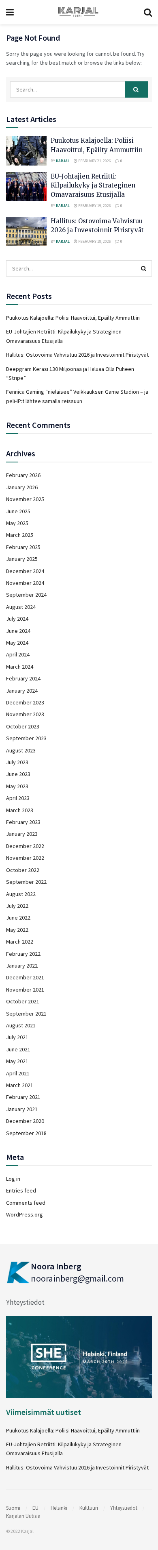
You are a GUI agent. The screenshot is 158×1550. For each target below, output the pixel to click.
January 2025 (22, 558)
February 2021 (23, 1097)
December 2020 (25, 1121)
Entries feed (21, 1190)
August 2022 (21, 894)
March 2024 (19, 666)
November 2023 (25, 714)
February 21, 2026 (94, 161)
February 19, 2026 (94, 205)
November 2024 (25, 582)
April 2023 (18, 798)
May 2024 (17, 642)
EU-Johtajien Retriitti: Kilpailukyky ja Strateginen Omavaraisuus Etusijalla (93, 185)
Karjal (63, 161)
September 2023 (26, 738)
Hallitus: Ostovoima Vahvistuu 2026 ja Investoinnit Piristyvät (77, 354)
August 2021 (21, 1025)
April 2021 (18, 1073)
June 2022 (18, 917)
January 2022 (22, 965)
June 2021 (18, 1049)
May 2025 (17, 523)
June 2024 (18, 630)
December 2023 (25, 702)
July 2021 (17, 1037)
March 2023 (19, 810)
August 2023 (21, 750)
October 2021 (22, 1001)
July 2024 (17, 618)
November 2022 (25, 857)
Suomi (13, 1507)
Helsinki (59, 1507)
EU (35, 1507)
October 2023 (22, 726)
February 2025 (23, 547)
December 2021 (25, 977)
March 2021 (19, 1085)
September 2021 (26, 1013)
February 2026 (23, 475)
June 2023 (18, 774)
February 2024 (23, 678)
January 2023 (22, 833)
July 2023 (17, 762)
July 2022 (17, 905)
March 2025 (19, 534)
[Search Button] (136, 89)
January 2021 (22, 1109)
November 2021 (25, 989)
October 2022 (22, 870)
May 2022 (17, 929)
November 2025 (25, 499)
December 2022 (25, 846)
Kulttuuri (88, 1507)
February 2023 (23, 822)
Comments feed (25, 1202)
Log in (13, 1178)
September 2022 (26, 881)
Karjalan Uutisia (23, 1516)
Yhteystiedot (25, 1302)
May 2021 (17, 1061)
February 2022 (23, 953)
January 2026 (22, 487)
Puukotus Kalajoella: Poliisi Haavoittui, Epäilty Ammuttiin (73, 317)
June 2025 (18, 511)
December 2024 (25, 571)
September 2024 (26, 594)
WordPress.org (24, 1214)
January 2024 (22, 690)
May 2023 (17, 786)
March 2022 (19, 941)
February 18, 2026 (94, 241)
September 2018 (26, 1133)
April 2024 (18, 654)
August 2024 (21, 606)
